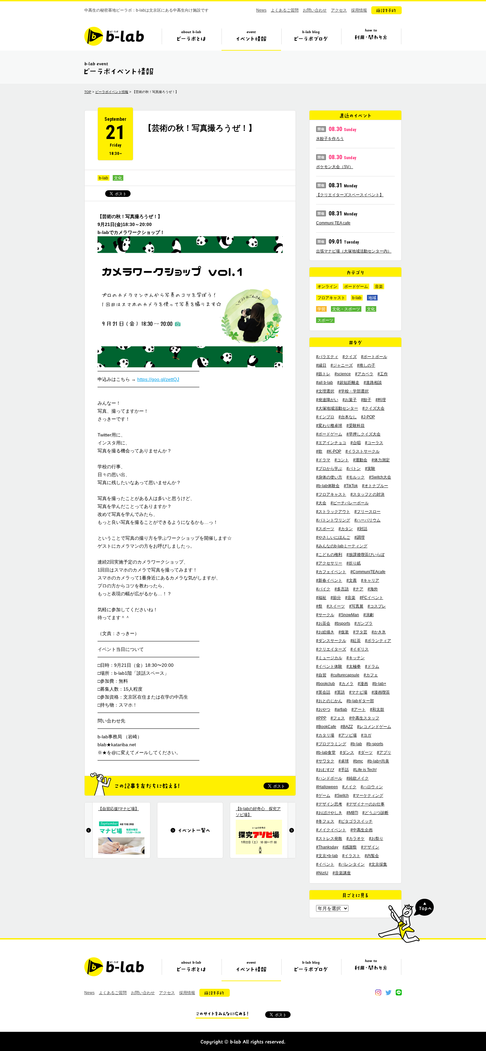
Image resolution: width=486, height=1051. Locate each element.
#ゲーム (323, 795)
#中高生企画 (361, 830)
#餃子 (366, 399)
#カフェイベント (331, 572)
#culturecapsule (345, 675)
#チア (358, 589)
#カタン (346, 528)
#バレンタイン (352, 864)
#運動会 (360, 460)
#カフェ (371, 675)
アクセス (339, 10)
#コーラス (374, 442)
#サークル (325, 615)
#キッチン (355, 658)
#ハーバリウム (367, 520)
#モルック (355, 477)
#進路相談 (373, 382)
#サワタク (325, 761)
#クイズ (350, 356)
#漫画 (363, 683)
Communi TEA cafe (333, 223)
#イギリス (359, 649)
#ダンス (347, 752)
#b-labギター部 (360, 701)
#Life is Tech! (365, 769)
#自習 (321, 675)
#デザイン (370, 847)
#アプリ (384, 752)
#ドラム (372, 666)
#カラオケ (355, 838)
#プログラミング (331, 744)
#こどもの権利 (329, 554)
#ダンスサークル (331, 640)
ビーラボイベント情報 (111, 92)
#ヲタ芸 (360, 632)
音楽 (379, 286)
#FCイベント (371, 597)
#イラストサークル (362, 451)
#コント (342, 460)
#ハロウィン (372, 787)
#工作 (383, 374)
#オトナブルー (375, 485)
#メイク (349, 787)
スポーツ (325, 320)
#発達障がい (327, 399)
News (261, 10)
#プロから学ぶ (329, 468)
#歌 (319, 451)
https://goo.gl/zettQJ (158, 379)
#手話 (344, 769)
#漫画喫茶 (381, 692)
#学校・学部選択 (354, 391)
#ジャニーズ (342, 365)
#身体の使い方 (329, 477)
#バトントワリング (333, 520)
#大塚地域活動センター (337, 408)
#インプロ (325, 417)
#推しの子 (366, 365)
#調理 (359, 537)
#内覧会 (372, 855)
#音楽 (350, 597)
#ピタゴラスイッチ (356, 821)
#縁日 (321, 365)
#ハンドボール (329, 778)
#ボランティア (378, 640)
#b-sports (374, 744)
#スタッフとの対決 (367, 494)
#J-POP (368, 417)
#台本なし (348, 417)
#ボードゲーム (329, 434)
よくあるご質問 (285, 10)
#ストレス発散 (329, 838)
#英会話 (323, 692)
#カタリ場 (325, 735)
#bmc (358, 761)
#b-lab (356, 744)
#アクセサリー (329, 563)
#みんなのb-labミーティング (341, 546)
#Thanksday (327, 847)
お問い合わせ (315, 10)
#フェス (338, 718)
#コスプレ (377, 606)
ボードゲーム (356, 286)
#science (343, 374)
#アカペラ (364, 374)
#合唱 (355, 442)
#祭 (319, 606)
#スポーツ (325, 528)
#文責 (351, 580)
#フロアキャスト (331, 494)
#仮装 (344, 632)
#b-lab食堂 (326, 752)
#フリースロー (367, 511)
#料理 (381, 399)
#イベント (325, 864)
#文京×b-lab (327, 855)
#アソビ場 (348, 735)
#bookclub (325, 683)
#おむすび (325, 769)
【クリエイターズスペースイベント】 (350, 195)
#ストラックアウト (333, 511)
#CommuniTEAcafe (367, 572)
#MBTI (352, 812)
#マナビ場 (358, 692)
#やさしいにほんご (333, 537)
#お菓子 (350, 399)
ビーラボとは (191, 39)
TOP (87, 92)
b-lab (103, 178)
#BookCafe (326, 726)
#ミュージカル (329, 658)
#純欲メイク (357, 778)
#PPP (321, 718)
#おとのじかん (329, 701)
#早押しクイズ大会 (363, 434)
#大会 (321, 503)
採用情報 (359, 10)
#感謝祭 (350, 847)
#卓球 (344, 761)
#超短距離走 (348, 382)
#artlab (341, 709)
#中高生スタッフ (364, 718)
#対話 (362, 528)
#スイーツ (336, 606)
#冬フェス (325, 821)
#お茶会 (323, 623)
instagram (378, 992)
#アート (358, 709)
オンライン (327, 286)
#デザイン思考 (329, 804)
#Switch (342, 795)
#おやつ (323, 709)
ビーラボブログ (311, 39)
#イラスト (351, 855)
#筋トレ (323, 374)
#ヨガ (366, 735)
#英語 (340, 692)
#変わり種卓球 (329, 425)
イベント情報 (251, 39)
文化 (118, 178)
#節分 (336, 597)
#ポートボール (374, 356)
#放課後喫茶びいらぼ (365, 554)
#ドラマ (323, 460)
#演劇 (368, 615)
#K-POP (334, 451)
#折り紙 (353, 563)
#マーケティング (368, 795)
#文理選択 (325, 391)
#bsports (342, 623)
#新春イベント (329, 580)
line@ (399, 992)
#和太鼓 (377, 709)
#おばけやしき (329, 812)
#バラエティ (327, 356)
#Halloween (327, 787)
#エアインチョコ (331, 442)
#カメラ (346, 683)
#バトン (353, 468)
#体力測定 (381, 460)
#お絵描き (325, 632)
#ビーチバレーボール (350, 503)
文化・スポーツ (346, 309)
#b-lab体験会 (328, 485)
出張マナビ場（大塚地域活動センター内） (353, 251)
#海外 (373, 589)
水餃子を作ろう (330, 138)
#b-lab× (379, 683)
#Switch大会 (380, 477)
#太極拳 (353, 666)
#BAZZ (347, 726)
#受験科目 (355, 425)
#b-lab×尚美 (378, 761)
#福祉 (321, 597)
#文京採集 (378, 864)
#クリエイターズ (331, 649)
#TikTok (351, 485)
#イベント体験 (329, 666)
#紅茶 (355, 640)
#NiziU (322, 873)
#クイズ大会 (373, 408)
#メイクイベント (331, 830)
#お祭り (376, 838)
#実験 (370, 468)
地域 (372, 298)
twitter (388, 992)
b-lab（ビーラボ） (114, 36)
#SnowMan (349, 615)
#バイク (323, 589)
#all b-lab (324, 382)
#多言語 (342, 589)
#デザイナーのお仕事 (365, 804)
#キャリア (370, 580)
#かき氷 (379, 632)
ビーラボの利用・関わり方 (371, 39)
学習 (321, 309)
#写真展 (356, 606)
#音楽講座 (342, 873)
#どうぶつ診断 (375, 812)
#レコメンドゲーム (374, 726)
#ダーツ (365, 752)
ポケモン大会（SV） (334, 166)
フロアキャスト (331, 298)
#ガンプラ (363, 623)
